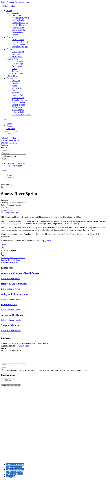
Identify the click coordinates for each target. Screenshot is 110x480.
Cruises (9, 37)
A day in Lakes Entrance (14, 294)
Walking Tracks (8, 430)
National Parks (18, 95)
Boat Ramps (17, 56)
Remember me (10, 156)
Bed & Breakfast (19, 30)
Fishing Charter (18, 44)
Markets (15, 93)
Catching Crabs (8, 442)
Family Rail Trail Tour (10, 260)
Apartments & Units (20, 18)
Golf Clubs (6, 449)
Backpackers (17, 32)
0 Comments (6, 210)
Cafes (14, 68)
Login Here (24, 346)
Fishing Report (18, 51)
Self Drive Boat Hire (20, 42)
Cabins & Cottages (20, 22)
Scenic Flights (18, 109)
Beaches (15, 83)
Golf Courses (17, 107)
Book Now (16, 15)
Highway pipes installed (14, 283)
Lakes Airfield (18, 112)
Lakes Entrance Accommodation (15, 2)
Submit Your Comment (11, 386)
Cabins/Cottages (8, 399)
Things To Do (12, 76)
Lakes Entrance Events (11, 205)
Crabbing (16, 54)
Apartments (6, 394)
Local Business (18, 105)
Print (3, 187)
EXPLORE (6, 422)
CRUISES (6, 408)
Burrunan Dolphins (20, 47)
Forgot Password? (14, 166)
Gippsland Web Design (22, 114)
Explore (9, 78)
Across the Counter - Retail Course (20, 273)
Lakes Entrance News (10, 278)
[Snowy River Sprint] (10, 212)
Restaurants (17, 66)
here (32, 241)
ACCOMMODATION (11, 392)
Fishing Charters (8, 413)
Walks (14, 85)
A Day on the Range (12, 315)
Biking (15, 90)
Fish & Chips (17, 64)
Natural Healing (18, 102)
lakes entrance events (10, 257)
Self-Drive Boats (8, 415)
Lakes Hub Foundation (36, 460)
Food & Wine (12, 59)
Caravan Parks (18, 27)
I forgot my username (15, 163)
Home (9, 10)
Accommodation (13, 13)
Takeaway (16, 71)
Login (4, 159)
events (22, 257)
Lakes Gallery (18, 97)
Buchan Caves (9, 304)
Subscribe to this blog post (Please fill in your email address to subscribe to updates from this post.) (45, 370)
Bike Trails (6, 435)
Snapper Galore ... (11, 325)
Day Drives (17, 88)
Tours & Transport (19, 100)
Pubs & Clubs (18, 73)
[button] (4, 145)
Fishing (9, 49)
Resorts (15, 35)
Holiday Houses (18, 25)
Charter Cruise (18, 39)
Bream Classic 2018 (9, 262)
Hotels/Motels (18, 20)
